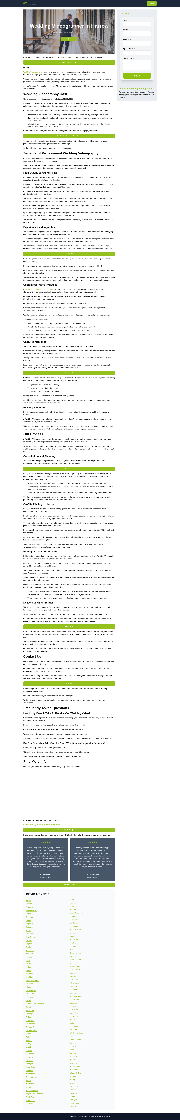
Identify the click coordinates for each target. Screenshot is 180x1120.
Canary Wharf (75, 969)
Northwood (30, 950)
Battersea (29, 1070)
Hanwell (29, 940)
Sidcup (72, 1080)
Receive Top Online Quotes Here (69, 830)
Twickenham (30, 1024)
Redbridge (74, 1036)
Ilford (72, 1050)
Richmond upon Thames (35, 1004)
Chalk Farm (30, 1020)
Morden (73, 943)
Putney (28, 1044)
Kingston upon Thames (34, 1094)
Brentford (29, 974)
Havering (73, 1093)
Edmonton (74, 926)
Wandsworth (30, 1074)
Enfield (72, 933)
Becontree (74, 1070)
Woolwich (73, 1056)
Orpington (73, 1100)
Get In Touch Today (69, 62)
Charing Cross (31, 1077)
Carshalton (74, 1013)
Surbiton (73, 909)
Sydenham (74, 1003)
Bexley (72, 1096)
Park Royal (30, 934)
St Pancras (30, 1054)
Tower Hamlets (75, 953)
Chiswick (29, 984)
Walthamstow (75, 966)
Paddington (30, 1014)
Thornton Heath (76, 996)
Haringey (29, 1064)
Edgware (29, 944)
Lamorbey (73, 1083)
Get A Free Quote (69, 884)
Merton (72, 936)
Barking (73, 1053)
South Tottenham (32, 1097)
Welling (73, 1076)
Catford (72, 1023)
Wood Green (30, 1067)
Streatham (74, 939)
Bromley (73, 963)
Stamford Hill (30, 1100)
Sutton (72, 1019)
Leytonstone (74, 979)
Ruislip (28, 930)
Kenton (26, 825)
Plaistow (73, 1006)
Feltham (29, 1040)
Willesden (29, 954)
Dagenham (74, 1086)
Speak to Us (69, 373)
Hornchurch (74, 1103)
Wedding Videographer (32, 72)
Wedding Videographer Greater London (39, 289)
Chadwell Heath (76, 1073)
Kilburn (28, 987)
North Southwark (32, 1090)
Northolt (32, 825)
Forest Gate (74, 999)
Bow (71, 949)
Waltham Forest (76, 959)
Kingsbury (29, 924)
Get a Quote (67, 39)
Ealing (28, 920)
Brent (28, 960)
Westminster (30, 1084)
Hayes (28, 964)
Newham (73, 1029)
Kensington (30, 1010)
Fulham (28, 1034)
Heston (28, 970)
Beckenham (74, 1046)
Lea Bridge (74, 923)
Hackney (73, 903)
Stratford (73, 973)
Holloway (29, 1057)
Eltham (72, 1060)
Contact (152, 3)
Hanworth (29, 1060)
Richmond (29, 1017)
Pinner (58, 825)
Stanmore (29, 927)
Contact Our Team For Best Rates (69, 136)
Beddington (74, 1026)
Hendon (29, 957)
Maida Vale (30, 994)
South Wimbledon (76, 913)
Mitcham (73, 956)
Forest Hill (74, 989)
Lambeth (73, 906)
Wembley (39, 825)
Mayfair (28, 1047)
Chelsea (29, 1050)
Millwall (73, 976)
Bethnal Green (75, 929)
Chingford (73, 986)
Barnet (28, 1007)
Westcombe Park (76, 1033)
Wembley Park (49, 825)
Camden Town (31, 1027)
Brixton (72, 916)
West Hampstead (32, 980)
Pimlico (28, 1080)
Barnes (28, 1000)
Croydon (73, 1043)
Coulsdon (73, 1063)
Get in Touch (69, 469)
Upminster (74, 1106)
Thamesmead (75, 1066)
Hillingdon (29, 967)
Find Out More (69, 254)
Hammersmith (31, 990)
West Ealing (30, 937)
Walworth (73, 899)
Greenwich (74, 993)
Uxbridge (29, 977)
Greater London (76, 1039)
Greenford (29, 917)
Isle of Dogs (74, 983)
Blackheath (74, 1016)
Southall (29, 947)
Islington (29, 1087)
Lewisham (74, 1009)
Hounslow (29, 997)
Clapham (29, 1104)
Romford (73, 1090)
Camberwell (74, 919)
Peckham (73, 946)
